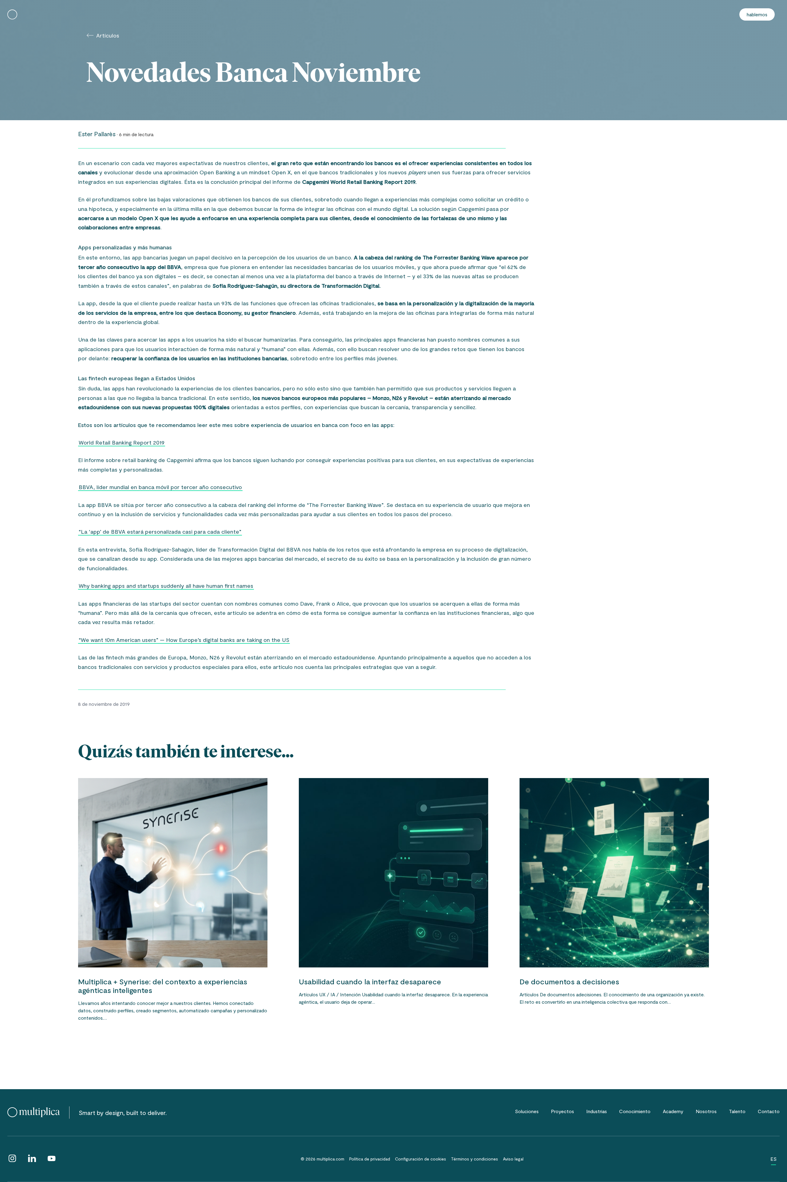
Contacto (769, 1111)
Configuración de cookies (420, 1158)
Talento (737, 1111)
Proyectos (562, 1111)
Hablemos (757, 14)
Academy (673, 1111)
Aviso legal (513, 1158)
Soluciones (527, 1111)
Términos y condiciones (474, 1158)
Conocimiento (635, 1111)
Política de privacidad (369, 1158)
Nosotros (706, 1111)
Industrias (596, 1111)
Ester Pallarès (97, 133)
